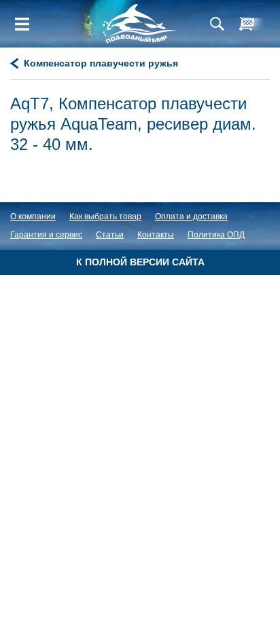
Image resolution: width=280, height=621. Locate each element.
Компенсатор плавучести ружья (101, 63)
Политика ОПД (216, 235)
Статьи (110, 235)
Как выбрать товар (105, 216)
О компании (33, 216)
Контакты (155, 235)
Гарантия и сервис (46, 235)
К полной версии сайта (140, 262)
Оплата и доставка (191, 216)
